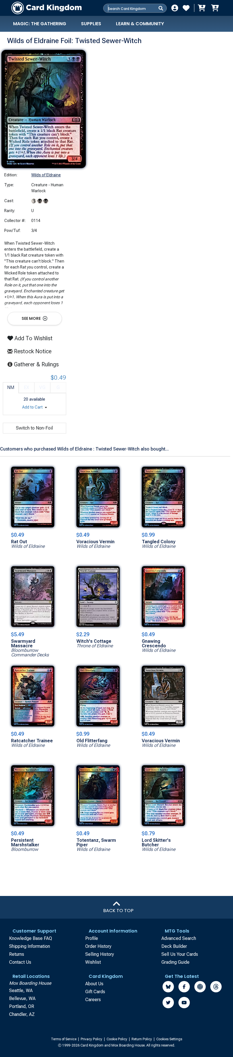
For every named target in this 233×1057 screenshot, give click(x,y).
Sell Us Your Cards (179, 954)
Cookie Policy (117, 1039)
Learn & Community (140, 23)
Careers (93, 999)
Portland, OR (21, 1006)
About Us (94, 983)
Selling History (99, 954)
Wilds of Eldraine (46, 175)
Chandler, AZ (22, 1014)
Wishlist (93, 962)
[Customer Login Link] (174, 8)
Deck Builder (174, 946)
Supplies (91, 23)
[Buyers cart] (201, 8)
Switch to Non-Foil (34, 428)
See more (31, 318)
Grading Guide (175, 962)
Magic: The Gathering (39, 23)
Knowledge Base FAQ (30, 938)
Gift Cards (95, 991)
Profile (91, 938)
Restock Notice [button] (32, 351)
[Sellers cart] (215, 8)
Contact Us (20, 962)
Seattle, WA (21, 990)
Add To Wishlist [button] (33, 338)
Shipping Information (29, 946)
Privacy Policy (92, 1039)
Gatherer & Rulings (38, 364)
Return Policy (142, 1039)
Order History (98, 946)
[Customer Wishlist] (186, 8)
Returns (16, 954)
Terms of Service (64, 1039)
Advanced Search (178, 938)
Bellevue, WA (22, 998)
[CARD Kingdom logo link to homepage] (46, 8)
